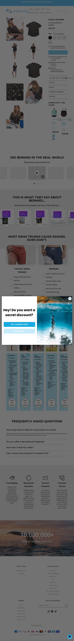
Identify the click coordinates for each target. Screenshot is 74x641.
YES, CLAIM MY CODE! (19, 324)
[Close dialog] (69, 298)
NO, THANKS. (19, 331)
